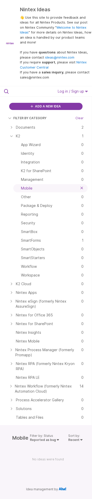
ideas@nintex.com (59, 57)
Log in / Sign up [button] (71, 91)
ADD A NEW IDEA (47, 106)
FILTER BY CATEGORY (30, 118)
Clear (79, 118)
